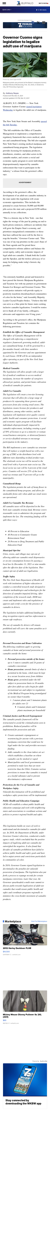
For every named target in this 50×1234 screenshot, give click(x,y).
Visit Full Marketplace (39, 921)
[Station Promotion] (25, 25)
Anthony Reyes (12, 93)
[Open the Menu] (4, 3)
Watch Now (43, 3)
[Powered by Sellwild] (43, 1061)
